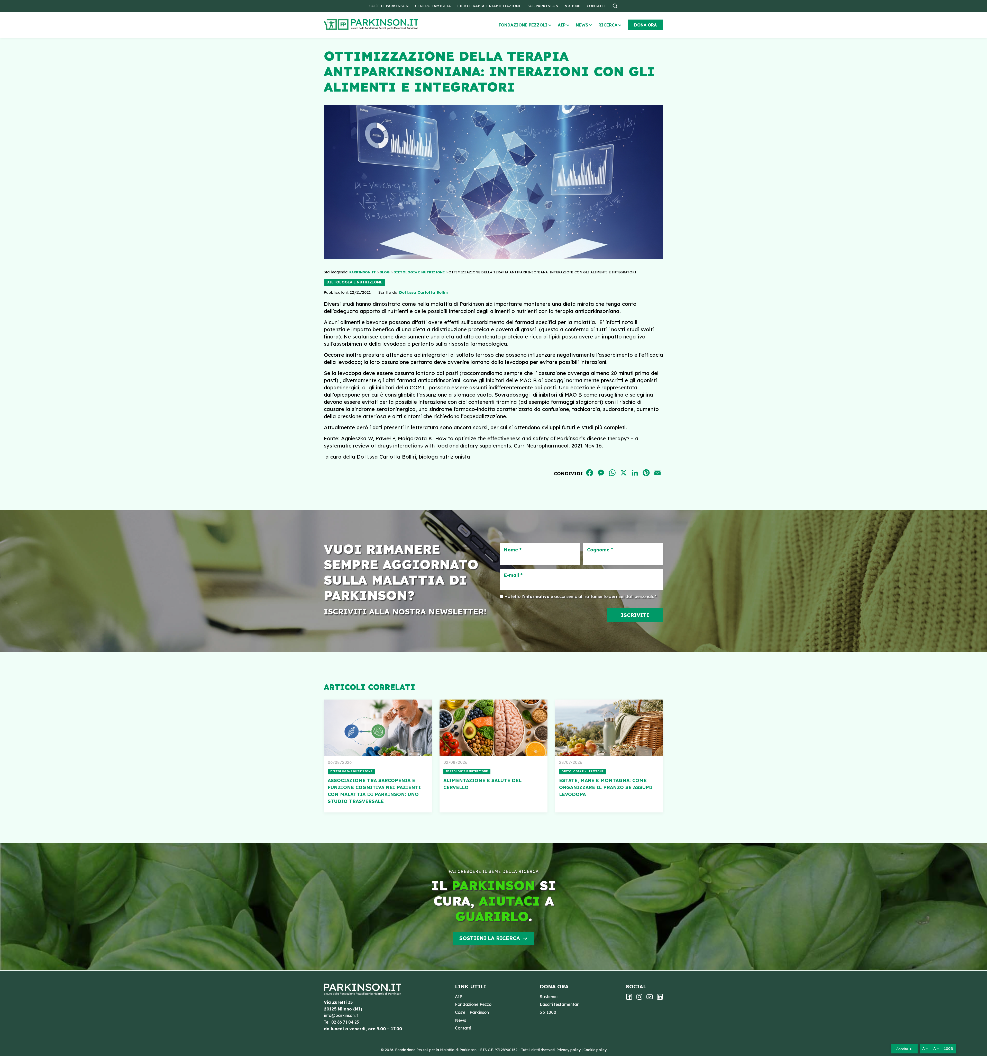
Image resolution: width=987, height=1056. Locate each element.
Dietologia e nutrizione (354, 282)
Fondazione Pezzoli (523, 25)
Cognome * (600, 550)
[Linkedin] (660, 998)
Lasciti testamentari (560, 1004)
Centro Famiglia (433, 6)
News (582, 25)
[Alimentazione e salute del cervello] (493, 728)
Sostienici (549, 996)
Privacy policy (568, 1050)
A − (936, 1048)
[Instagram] (639, 998)
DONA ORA (645, 25)
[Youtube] (649, 998)
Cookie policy (595, 1050)
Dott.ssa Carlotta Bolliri (424, 292)
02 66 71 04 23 (345, 1022)
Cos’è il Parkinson (389, 6)
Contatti (596, 6)
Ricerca (607, 25)
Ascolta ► (904, 1049)
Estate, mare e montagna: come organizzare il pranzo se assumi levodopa (605, 787)
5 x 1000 (572, 6)
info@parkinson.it (341, 1015)
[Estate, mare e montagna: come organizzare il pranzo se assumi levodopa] (609, 728)
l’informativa (536, 596)
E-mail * (513, 575)
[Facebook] (629, 998)
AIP (561, 25)
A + (925, 1048)
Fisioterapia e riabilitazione (489, 6)
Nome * (513, 550)
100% (949, 1048)
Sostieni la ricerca (489, 938)
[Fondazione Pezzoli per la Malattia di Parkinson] (386, 24)
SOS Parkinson (543, 6)
